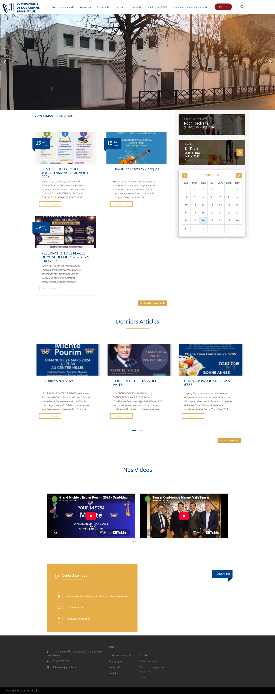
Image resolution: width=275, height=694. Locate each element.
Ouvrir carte (223, 573)
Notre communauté (63, 7)
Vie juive (122, 7)
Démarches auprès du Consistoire (192, 7)
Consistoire (32, 690)
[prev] (184, 175)
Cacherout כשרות (157, 7)
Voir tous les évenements (152, 303)
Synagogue (86, 7)
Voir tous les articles (229, 440)
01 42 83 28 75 (61, 661)
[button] (4, 61)
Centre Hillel (104, 7)
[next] (239, 175)
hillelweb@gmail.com (78, 618)
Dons (223, 6)
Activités (137, 7)
